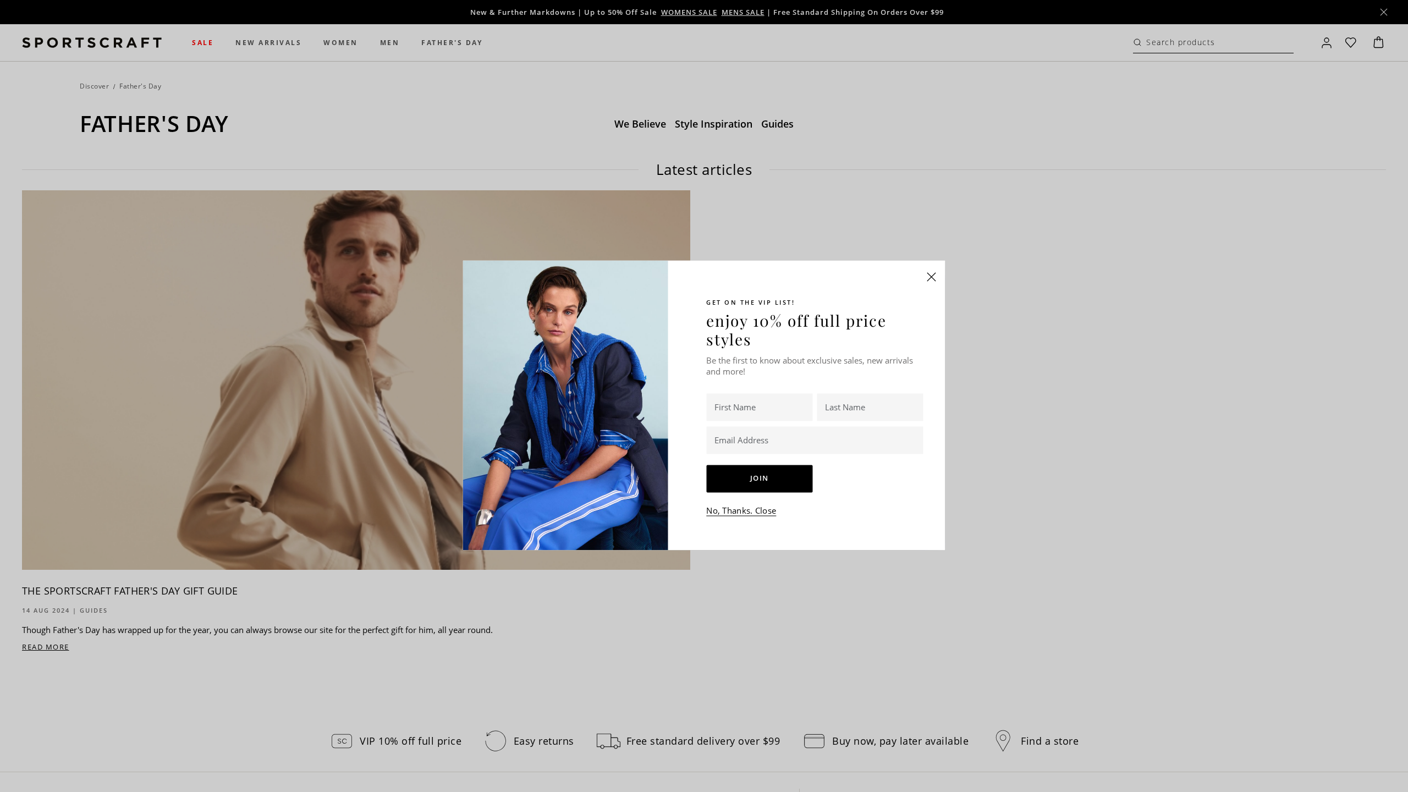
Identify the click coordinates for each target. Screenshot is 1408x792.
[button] (931, 276)
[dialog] (704, 396)
